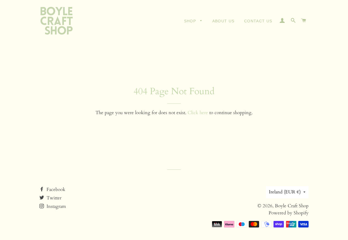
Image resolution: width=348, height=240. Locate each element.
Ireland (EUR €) (285, 192)
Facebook (55, 189)
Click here (198, 113)
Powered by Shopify (289, 213)
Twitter (53, 198)
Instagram (55, 206)
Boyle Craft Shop (292, 206)
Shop (191, 21)
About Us (223, 21)
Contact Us (258, 21)
